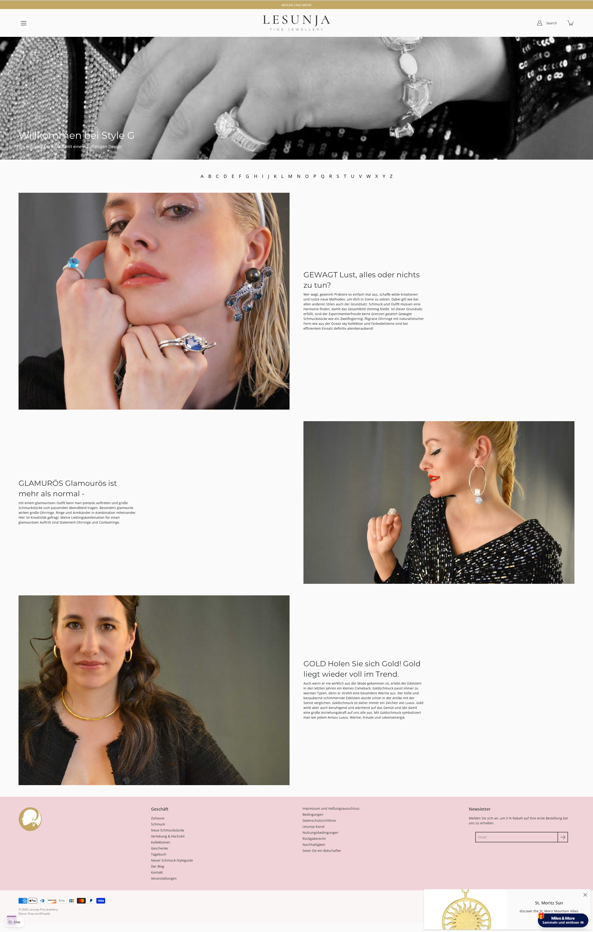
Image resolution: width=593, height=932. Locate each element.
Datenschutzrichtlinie (319, 820)
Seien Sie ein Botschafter (322, 850)
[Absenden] (563, 837)
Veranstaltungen (164, 878)
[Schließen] (585, 894)
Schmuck (158, 824)
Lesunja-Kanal (314, 826)
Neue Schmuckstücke (167, 830)
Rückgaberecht (314, 838)
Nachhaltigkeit (314, 844)
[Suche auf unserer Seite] (560, 23)
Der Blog (157, 866)
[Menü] (24, 23)
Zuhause (157, 818)
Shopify (45, 914)
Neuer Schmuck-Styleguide (172, 860)
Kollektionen (160, 842)
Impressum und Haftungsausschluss (331, 808)
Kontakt (157, 872)
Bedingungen (313, 814)
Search (551, 23)
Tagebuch (158, 854)
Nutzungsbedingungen (320, 832)
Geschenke (159, 848)
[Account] (539, 23)
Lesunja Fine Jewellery (43, 909)
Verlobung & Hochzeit (168, 836)
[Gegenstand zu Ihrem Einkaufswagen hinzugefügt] (570, 23)
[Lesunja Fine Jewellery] (296, 23)
